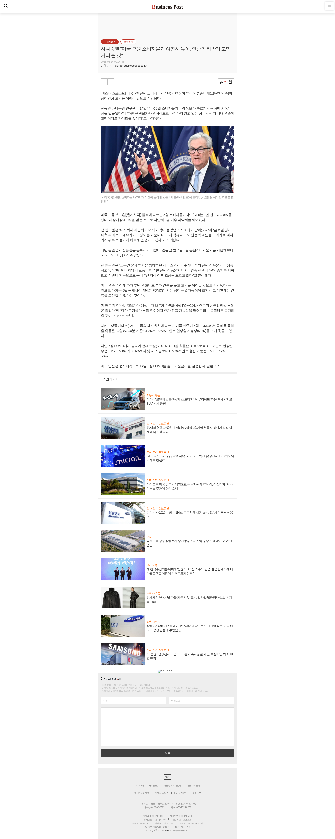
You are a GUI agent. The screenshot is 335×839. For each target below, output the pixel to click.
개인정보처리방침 (172, 785)
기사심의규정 (180, 793)
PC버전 (167, 777)
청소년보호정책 (141, 793)
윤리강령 (153, 785)
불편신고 (197, 793)
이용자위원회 (193, 785)
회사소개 (139, 785)
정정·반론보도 (161, 793)
